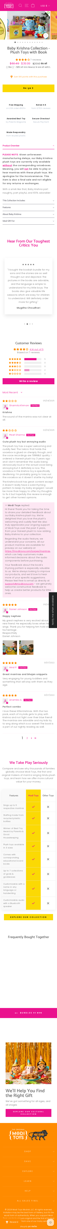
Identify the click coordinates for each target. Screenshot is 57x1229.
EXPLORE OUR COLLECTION (28, 917)
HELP (28, 1191)
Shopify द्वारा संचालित (28, 1226)
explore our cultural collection (28, 1112)
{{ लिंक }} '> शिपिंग (13, 67)
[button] (23, 59)
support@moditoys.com (19, 583)
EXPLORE (27, 1171)
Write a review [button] (28, 381)
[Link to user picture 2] (26, 647)
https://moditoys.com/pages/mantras (27, 551)
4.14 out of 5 (36, 349)
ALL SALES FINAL (28, 1201)
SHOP (27, 1151)
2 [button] (27, 738)
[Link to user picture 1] (10, 647)
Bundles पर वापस (30, 1012)
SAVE (27, 1161)
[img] (10, 401)
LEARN (28, 1181)
